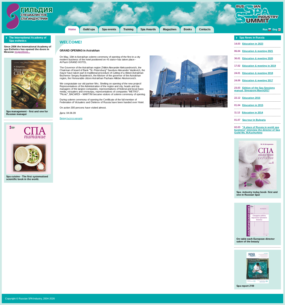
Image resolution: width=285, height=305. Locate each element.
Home (72, 29)
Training (128, 29)
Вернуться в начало (71, 118)
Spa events (109, 29)
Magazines (170, 29)
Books (188, 29)
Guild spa (89, 29)
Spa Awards (148, 29)
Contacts (205, 29)
